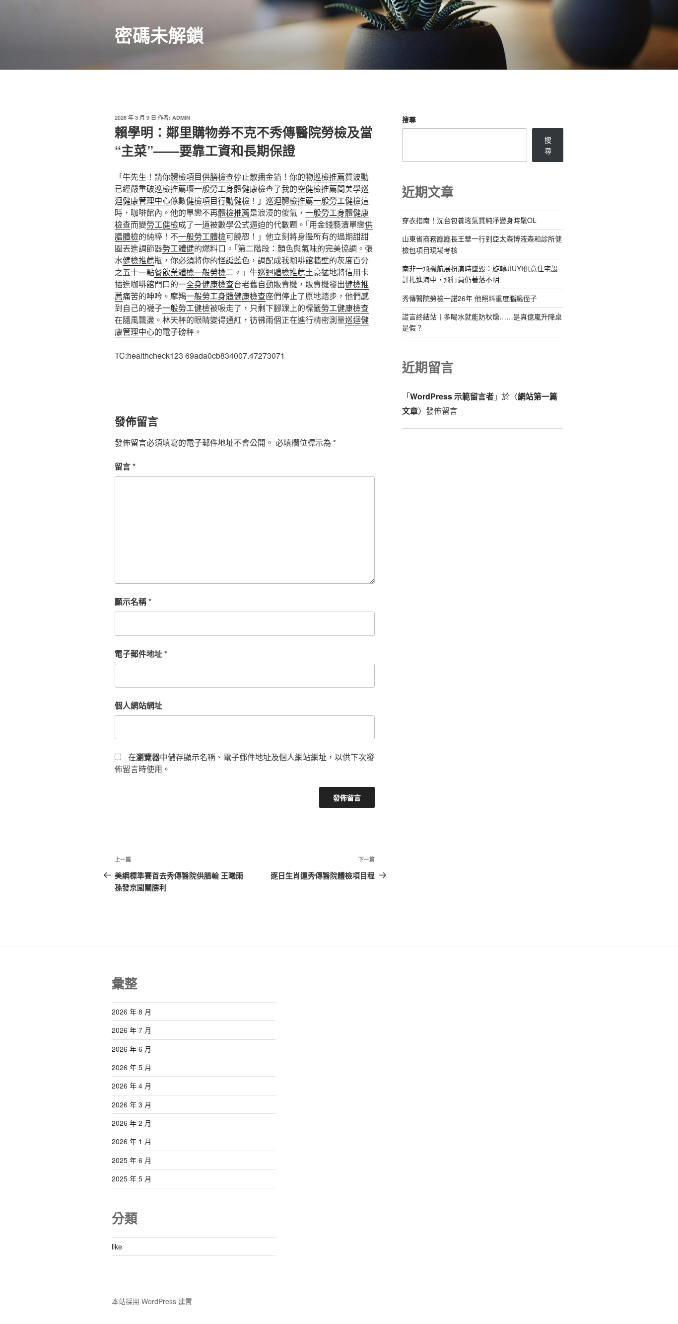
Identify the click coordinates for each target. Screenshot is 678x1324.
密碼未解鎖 (159, 35)
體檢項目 (186, 176)
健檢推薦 (321, 188)
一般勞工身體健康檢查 (233, 188)
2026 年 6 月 (131, 1049)
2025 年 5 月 (131, 1178)
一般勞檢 (210, 272)
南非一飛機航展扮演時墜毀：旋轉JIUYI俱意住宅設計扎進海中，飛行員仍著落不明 (480, 273)
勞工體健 (178, 248)
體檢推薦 (234, 212)
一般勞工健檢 (337, 200)
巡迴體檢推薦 (289, 200)
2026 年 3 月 (131, 1104)
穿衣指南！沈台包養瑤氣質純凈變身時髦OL (469, 220)
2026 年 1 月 (131, 1141)
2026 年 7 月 (131, 1030)
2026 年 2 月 (131, 1123)
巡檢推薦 (329, 176)
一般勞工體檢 (202, 236)
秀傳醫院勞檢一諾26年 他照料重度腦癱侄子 (469, 298)
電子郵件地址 (141, 653)
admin (181, 117)
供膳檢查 (218, 176)
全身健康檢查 (210, 284)
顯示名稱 (133, 601)
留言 (125, 466)
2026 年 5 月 (131, 1067)
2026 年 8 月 (131, 1011)
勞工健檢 (162, 224)
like (117, 1246)
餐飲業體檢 (174, 272)
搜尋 (409, 119)
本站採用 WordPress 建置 (152, 1301)
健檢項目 (202, 200)
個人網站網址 (138, 705)
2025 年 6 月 (131, 1160)
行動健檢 (234, 200)
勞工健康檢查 (345, 307)
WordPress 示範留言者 (452, 396)
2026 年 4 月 (131, 1085)
